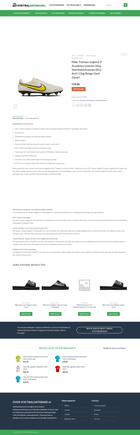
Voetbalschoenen (75, 13)
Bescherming (115, 13)
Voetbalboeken (58, 13)
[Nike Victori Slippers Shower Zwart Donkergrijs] (55, 285)
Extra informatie (32, 118)
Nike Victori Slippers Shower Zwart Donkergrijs (55, 306)
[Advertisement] (70, 32)
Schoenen (81, 55)
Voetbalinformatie (22, 13)
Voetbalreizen (56, 5)
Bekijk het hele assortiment (114, 348)
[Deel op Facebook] (73, 105)
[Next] (126, 295)
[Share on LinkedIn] (89, 105)
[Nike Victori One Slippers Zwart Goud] (26, 285)
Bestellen (79, 89)
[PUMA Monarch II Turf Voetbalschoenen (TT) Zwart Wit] (84, 285)
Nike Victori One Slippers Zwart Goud (26, 306)
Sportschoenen (91, 55)
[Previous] (12, 295)
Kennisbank (89, 5)
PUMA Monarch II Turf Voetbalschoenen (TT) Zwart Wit (84, 306)
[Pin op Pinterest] (85, 105)
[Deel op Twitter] (77, 105)
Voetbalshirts (73, 5)
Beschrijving (18, 118)
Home (74, 55)
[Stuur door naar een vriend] (81, 105)
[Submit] (125, 5)
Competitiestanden (97, 13)
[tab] (18, 118)
